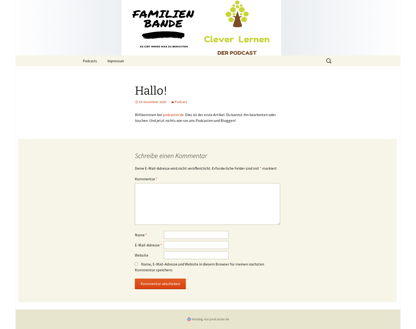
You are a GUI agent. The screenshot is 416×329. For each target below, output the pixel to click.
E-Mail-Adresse (148, 245)
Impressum (115, 61)
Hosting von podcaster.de (210, 319)
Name (141, 234)
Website (141, 255)
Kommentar (146, 178)
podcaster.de (173, 114)
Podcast (181, 102)
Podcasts (90, 61)
